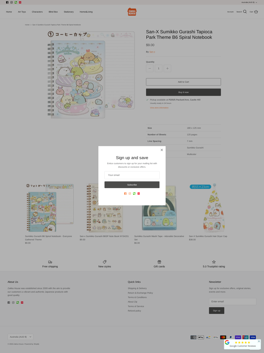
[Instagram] (130, 193)
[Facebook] (125, 193)
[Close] (161, 150)
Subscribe (132, 185)
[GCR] (227, 342)
